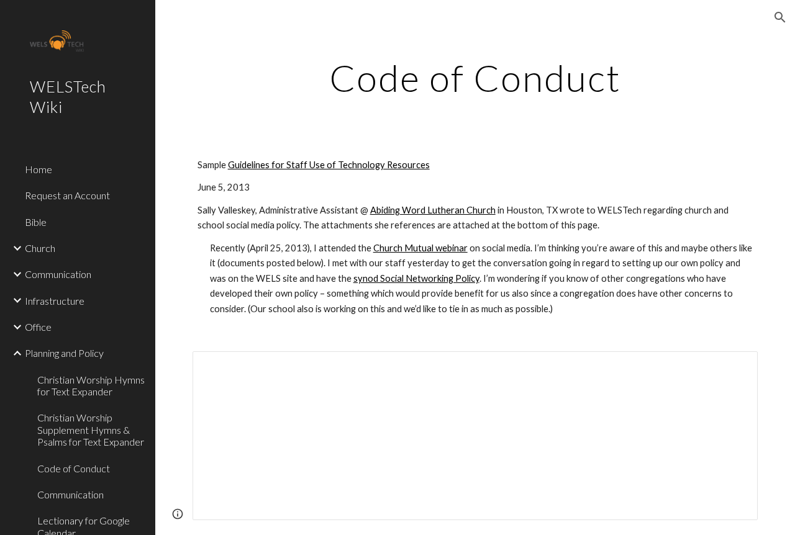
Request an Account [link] (67, 195)
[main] (475, 77)
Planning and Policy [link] (64, 353)
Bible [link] (36, 222)
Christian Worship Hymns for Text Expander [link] (91, 385)
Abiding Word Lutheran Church (433, 210)
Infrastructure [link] (54, 301)
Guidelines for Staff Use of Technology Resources (329, 165)
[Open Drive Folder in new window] (734, 367)
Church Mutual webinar (420, 248)
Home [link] (38, 169)
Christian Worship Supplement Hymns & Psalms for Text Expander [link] (90, 429)
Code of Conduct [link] (73, 468)
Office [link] (38, 327)
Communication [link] (58, 274)
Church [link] (40, 248)
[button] (780, 17)
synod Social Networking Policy (416, 278)
